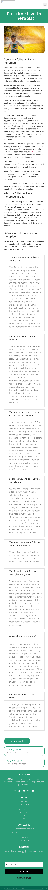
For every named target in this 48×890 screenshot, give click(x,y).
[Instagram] (28, 791)
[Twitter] (19, 791)
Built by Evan (23, 888)
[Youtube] (24, 791)
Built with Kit (24, 878)
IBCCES (34, 152)
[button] (45, 4)
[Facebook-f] (15, 791)
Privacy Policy (42, 888)
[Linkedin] (33, 791)
